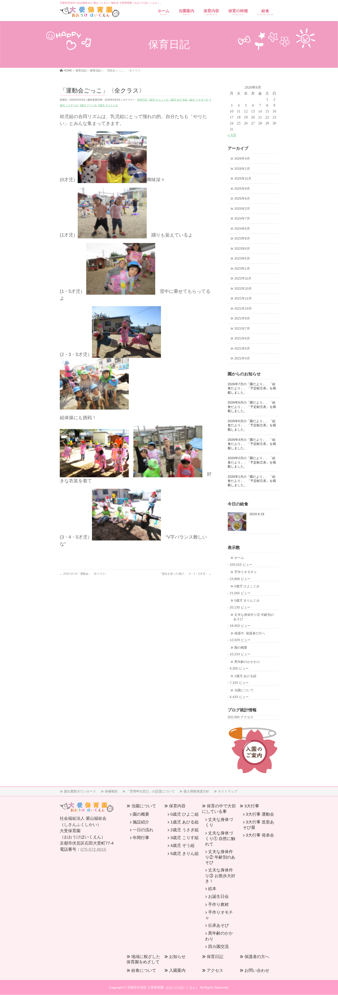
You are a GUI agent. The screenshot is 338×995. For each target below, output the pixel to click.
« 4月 (232, 135)
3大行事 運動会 (260, 814)
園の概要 (240, 647)
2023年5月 (242, 258)
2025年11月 (242, 178)
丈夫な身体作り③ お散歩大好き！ (220, 875)
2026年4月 (242, 158)
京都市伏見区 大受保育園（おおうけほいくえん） (163, 987)
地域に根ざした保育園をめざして (143, 959)
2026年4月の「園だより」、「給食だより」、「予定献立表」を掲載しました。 (252, 444)
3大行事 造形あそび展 (258, 825)
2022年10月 (243, 288)
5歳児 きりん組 (184, 853)
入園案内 (177, 970)
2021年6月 (242, 338)
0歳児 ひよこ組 (184, 814)
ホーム (239, 558)
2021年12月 (243, 298)
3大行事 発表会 (260, 835)
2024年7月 (242, 218)
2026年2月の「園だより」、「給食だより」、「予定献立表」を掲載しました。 (252, 462)
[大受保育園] (90, 13)
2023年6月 (242, 248)
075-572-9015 (93, 849)
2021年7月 (242, 328)
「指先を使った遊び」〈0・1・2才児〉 (185, 573)
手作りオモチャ (245, 572)
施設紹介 (141, 822)
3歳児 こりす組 (184, 837)
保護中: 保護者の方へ (249, 633)
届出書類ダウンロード (80, 791)
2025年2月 (242, 208)
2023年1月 (242, 268)
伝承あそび (218, 925)
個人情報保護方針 (196, 791)
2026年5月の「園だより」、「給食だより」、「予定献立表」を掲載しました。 (252, 425)
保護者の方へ (256, 956)
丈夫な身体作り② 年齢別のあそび (253, 617)
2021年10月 (243, 308)
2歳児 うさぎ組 (184, 830)
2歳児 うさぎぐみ (198, 99)
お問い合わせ (256, 970)
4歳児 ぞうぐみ (88, 105)
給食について (143, 970)
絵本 (212, 888)
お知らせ (177, 956)
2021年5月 (242, 348)
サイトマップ (227, 791)
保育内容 (177, 806)
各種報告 (111, 791)
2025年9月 (242, 188)
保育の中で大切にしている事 (219, 809)
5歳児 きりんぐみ (108, 105)
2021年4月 (242, 358)
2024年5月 (242, 228)
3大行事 (251, 806)
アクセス (215, 970)
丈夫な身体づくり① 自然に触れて (220, 838)
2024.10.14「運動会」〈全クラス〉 (84, 573)
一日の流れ (143, 830)
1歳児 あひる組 (178, 99)
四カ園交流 (218, 946)
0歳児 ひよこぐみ (159, 99)
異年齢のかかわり (247, 662)
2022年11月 (242, 278)
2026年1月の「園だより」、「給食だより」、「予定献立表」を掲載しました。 (252, 481)
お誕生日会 (218, 896)
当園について (244, 690)
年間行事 (141, 837)
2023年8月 (242, 238)
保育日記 (142, 99)
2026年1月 (242, 168)
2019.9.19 (256, 514)
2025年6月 (242, 198)
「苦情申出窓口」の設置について (150, 791)
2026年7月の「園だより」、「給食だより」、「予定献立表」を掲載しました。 (252, 388)
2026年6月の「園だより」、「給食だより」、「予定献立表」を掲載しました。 (252, 407)
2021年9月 (242, 318)
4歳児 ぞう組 (182, 845)
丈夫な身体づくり (219, 822)
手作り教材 (218, 904)
